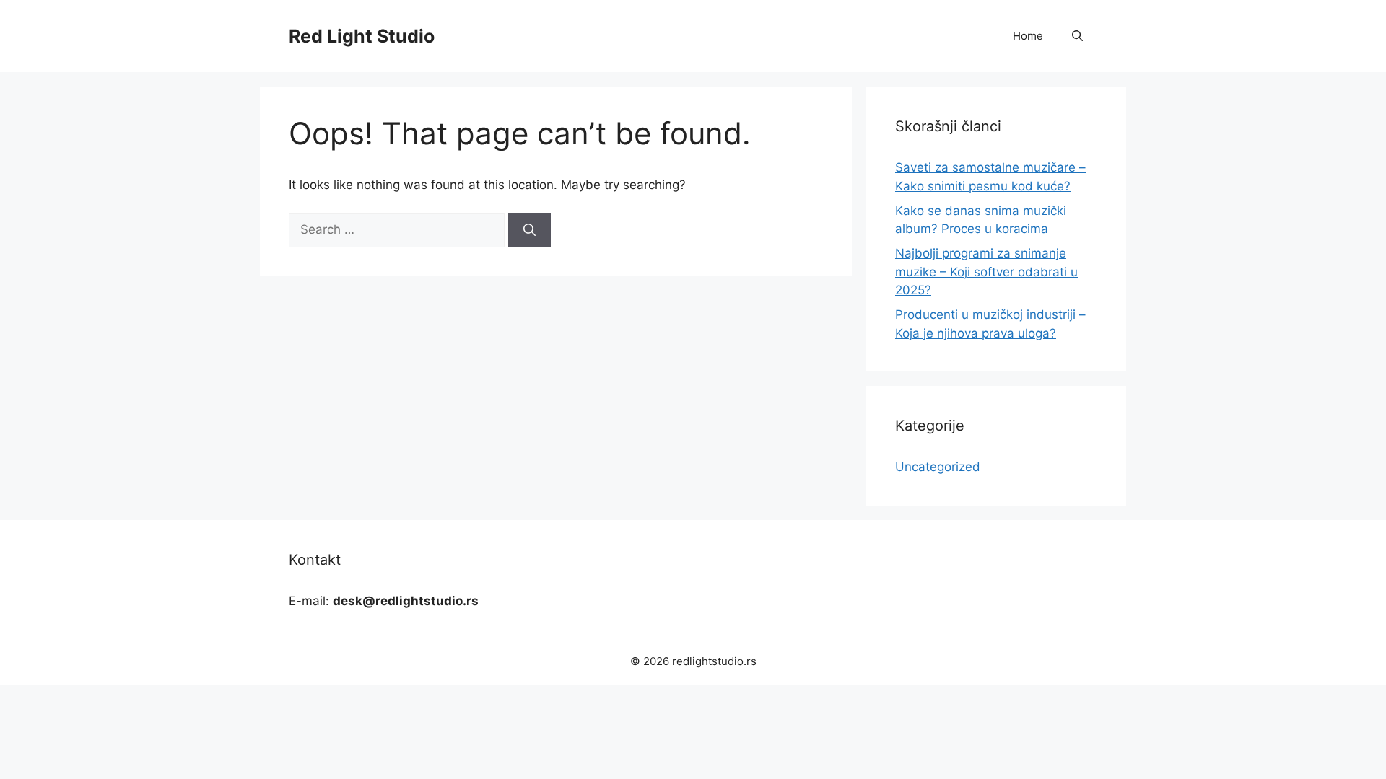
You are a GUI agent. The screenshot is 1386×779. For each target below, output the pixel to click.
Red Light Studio (362, 36)
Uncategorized (937, 466)
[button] (1077, 36)
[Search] (529, 230)
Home (1028, 36)
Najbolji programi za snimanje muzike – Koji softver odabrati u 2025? (986, 271)
